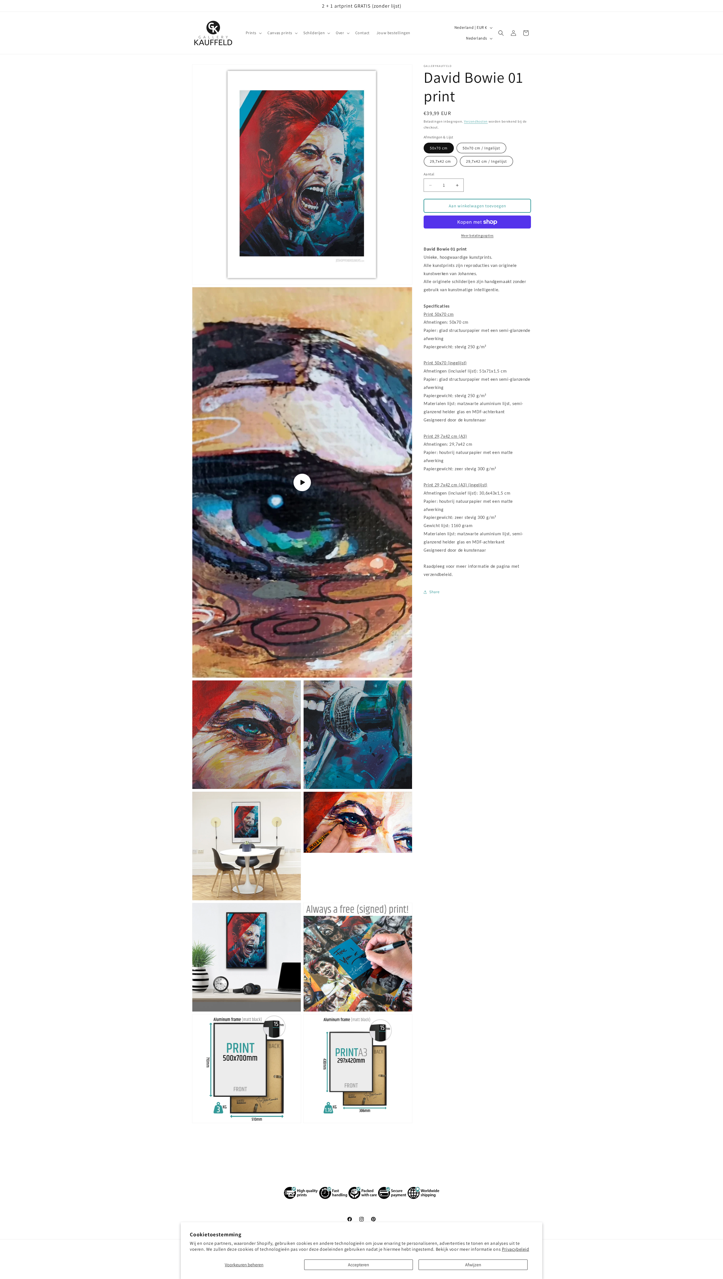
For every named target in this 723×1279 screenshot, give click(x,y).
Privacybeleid (515, 1249)
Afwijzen (473, 1265)
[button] (253, 33)
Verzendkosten (476, 121)
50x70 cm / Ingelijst (481, 148)
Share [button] (434, 591)
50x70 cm (439, 148)
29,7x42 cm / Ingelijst (486, 161)
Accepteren (358, 1265)
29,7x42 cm (440, 161)
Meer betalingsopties (477, 235)
